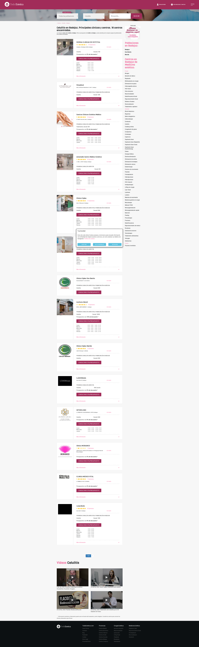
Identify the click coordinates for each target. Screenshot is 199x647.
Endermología (128, 166)
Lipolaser (127, 192)
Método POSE (129, 205)
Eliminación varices (130, 164)
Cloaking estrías (129, 126)
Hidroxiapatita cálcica (131, 86)
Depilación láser (129, 139)
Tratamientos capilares (131, 106)
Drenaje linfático (129, 154)
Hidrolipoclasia (129, 177)
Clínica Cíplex (81, 198)
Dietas (126, 151)
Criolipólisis (128, 132)
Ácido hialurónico (129, 111)
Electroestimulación (130, 156)
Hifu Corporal (128, 182)
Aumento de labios (130, 76)
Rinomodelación (129, 104)
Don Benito (128, 52)
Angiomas (127, 114)
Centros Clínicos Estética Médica (88, 114)
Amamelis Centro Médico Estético (89, 157)
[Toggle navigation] (192, 4)
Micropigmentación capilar (132, 210)
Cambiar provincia (67, 12)
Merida (127, 54)
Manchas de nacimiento (131, 197)
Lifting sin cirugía (129, 187)
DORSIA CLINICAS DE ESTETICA (88, 42)
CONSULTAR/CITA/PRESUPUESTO (88, 58)
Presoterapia (128, 218)
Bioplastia (127, 78)
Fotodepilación (129, 174)
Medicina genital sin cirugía (132, 200)
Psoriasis (127, 220)
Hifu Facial (128, 88)
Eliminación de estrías (131, 159)
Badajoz (127, 49)
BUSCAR (136, 16)
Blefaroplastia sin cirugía (131, 81)
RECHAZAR (115, 244)
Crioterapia (128, 134)
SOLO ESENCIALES (99, 244)
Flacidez (127, 172)
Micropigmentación (130, 207)
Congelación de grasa (131, 129)
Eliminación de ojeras (130, 83)
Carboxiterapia (129, 119)
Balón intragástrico (130, 116)
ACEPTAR (84, 244)
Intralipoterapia (129, 184)
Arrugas (127, 73)
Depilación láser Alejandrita (132, 142)
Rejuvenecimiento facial (131, 99)
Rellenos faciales (129, 101)
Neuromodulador (129, 94)
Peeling (127, 215)
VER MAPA (109, 47)
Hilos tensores (129, 91)
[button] (97, 76)
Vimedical (80, 85)
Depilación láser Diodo (131, 144)
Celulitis (127, 124)
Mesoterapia (128, 202)
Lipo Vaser (128, 190)
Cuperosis (128, 137)
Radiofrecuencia (129, 223)
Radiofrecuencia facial (131, 96)
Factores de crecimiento (131, 169)
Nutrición (127, 213)
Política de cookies (89, 238)
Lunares (127, 195)
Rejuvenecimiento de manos (132, 225)
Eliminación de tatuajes (131, 161)
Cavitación (128, 121)
